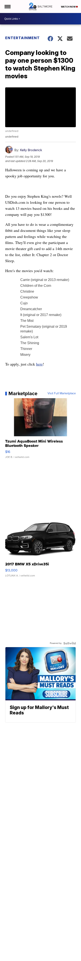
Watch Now (68, 6)
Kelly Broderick (31, 150)
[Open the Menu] (7, 6)
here (39, 364)
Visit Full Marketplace (62, 393)
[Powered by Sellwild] (69, 643)
